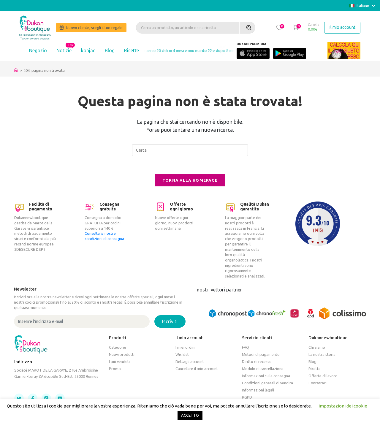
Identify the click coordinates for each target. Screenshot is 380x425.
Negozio (38, 50)
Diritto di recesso (257, 361)
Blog (110, 50)
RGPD (247, 397)
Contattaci (317, 383)
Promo (115, 369)
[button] (279, 27)
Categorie (117, 347)
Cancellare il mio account (196, 369)
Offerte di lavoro (323, 376)
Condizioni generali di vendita (267, 383)
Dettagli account (189, 361)
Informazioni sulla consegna (266, 376)
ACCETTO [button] (190, 415)
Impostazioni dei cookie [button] (343, 405)
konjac (88, 50)
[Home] (16, 70)
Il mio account (342, 27)
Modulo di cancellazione (263, 369)
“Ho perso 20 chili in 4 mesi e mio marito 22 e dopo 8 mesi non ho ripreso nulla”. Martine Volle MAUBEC (221, 50)
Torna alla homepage (190, 180)
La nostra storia (321, 354)
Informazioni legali (258, 390)
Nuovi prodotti (121, 354)
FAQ (245, 347)
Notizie (64, 50)
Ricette (131, 50)
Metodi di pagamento (261, 354)
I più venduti (119, 361)
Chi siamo (316, 347)
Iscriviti (170, 321)
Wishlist (182, 354)
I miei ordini (185, 347)
